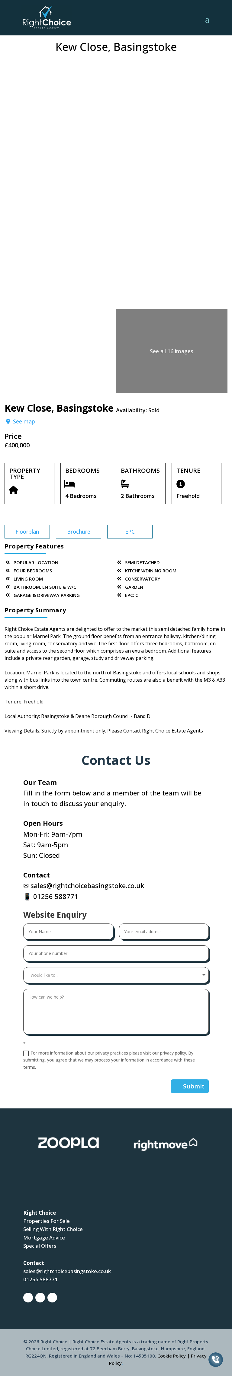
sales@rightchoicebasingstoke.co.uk (87, 885)
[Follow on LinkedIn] (52, 1297)
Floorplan (27, 531)
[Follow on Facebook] (28, 1297)
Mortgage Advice (44, 1237)
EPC (130, 531)
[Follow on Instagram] (40, 1297)
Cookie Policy (171, 1356)
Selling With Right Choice (53, 1229)
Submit (194, 1086)
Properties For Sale (46, 1220)
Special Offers (39, 1245)
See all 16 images (171, 351)
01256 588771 (55, 896)
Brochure (78, 531)
